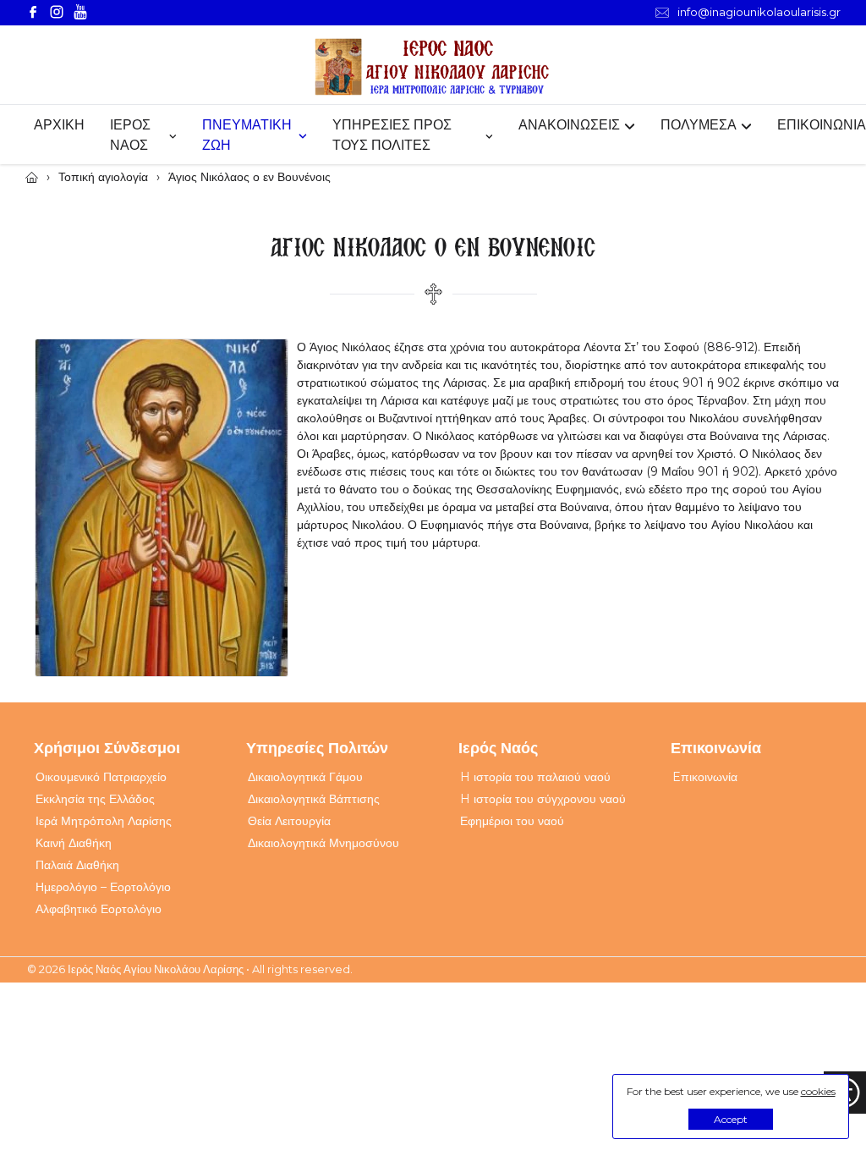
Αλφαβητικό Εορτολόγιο (99, 909)
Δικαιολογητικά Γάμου (305, 776)
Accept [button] (731, 1119)
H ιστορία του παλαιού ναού (535, 776)
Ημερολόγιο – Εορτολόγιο (103, 887)
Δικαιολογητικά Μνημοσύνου (323, 842)
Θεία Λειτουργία (289, 820)
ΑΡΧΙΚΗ (59, 125)
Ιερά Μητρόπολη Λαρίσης (104, 820)
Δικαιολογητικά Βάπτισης (314, 798)
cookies (818, 1091)
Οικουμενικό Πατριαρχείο (101, 776)
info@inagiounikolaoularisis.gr (759, 12)
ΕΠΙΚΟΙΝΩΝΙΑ (821, 125)
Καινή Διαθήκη (74, 842)
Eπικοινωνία (704, 776)
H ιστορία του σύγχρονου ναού (543, 798)
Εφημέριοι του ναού (512, 820)
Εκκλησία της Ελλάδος (95, 798)
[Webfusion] (433, 67)
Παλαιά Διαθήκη (77, 865)
